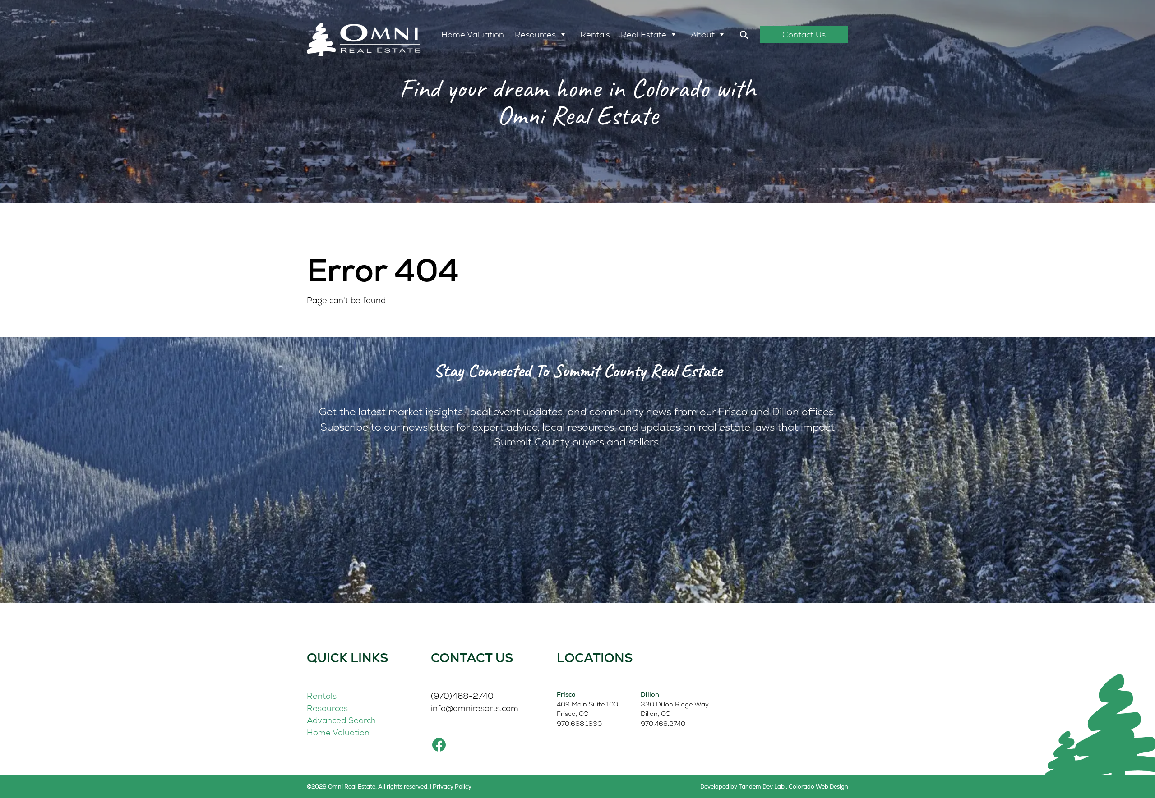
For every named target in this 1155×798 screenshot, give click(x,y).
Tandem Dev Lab (762, 786)
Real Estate (643, 34)
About (703, 34)
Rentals (595, 34)
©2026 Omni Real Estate (341, 786)
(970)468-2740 (462, 696)
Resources (535, 34)
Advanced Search (341, 720)
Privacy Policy (452, 786)
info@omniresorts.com (474, 708)
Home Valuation (472, 34)
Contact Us (804, 34)
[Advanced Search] (744, 35)
